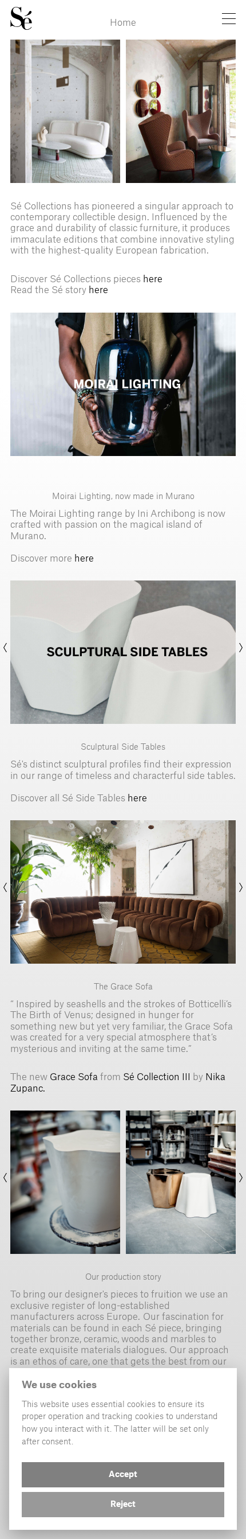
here (152, 278)
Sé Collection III (158, 1076)
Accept (123, 1475)
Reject (123, 1505)
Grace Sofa (72, 1076)
